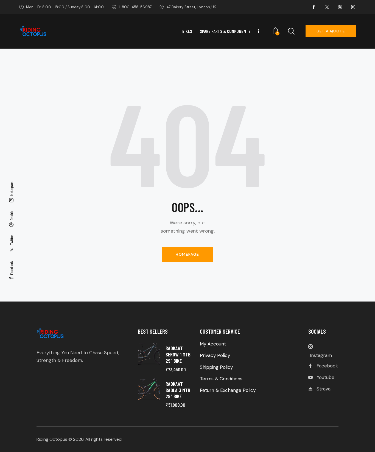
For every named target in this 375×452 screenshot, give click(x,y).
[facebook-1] (314, 7)
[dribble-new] (340, 7)
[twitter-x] (327, 7)
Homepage (187, 254)
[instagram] (353, 7)
